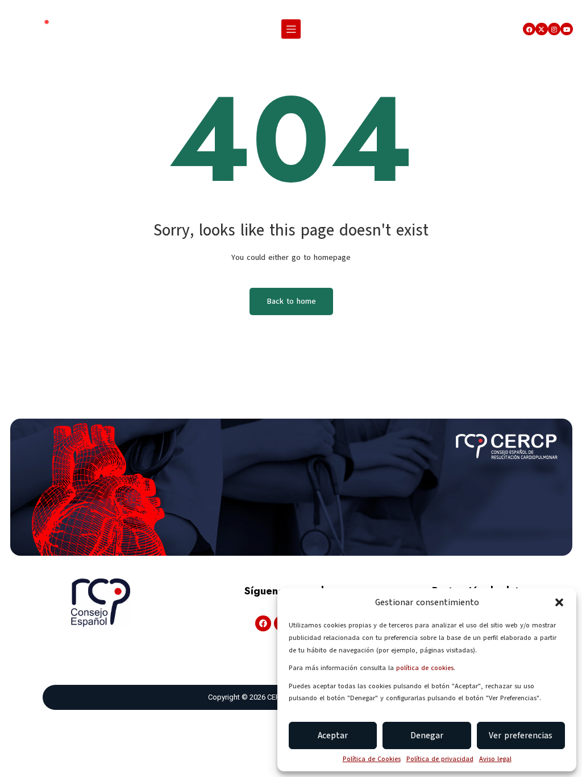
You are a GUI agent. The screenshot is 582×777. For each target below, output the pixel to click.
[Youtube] (566, 29)
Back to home (291, 301)
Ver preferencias (520, 735)
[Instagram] (554, 29)
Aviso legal (495, 758)
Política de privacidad (439, 758)
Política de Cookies (372, 758)
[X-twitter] (541, 29)
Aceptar (333, 735)
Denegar (426, 735)
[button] (559, 602)
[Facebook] (529, 29)
